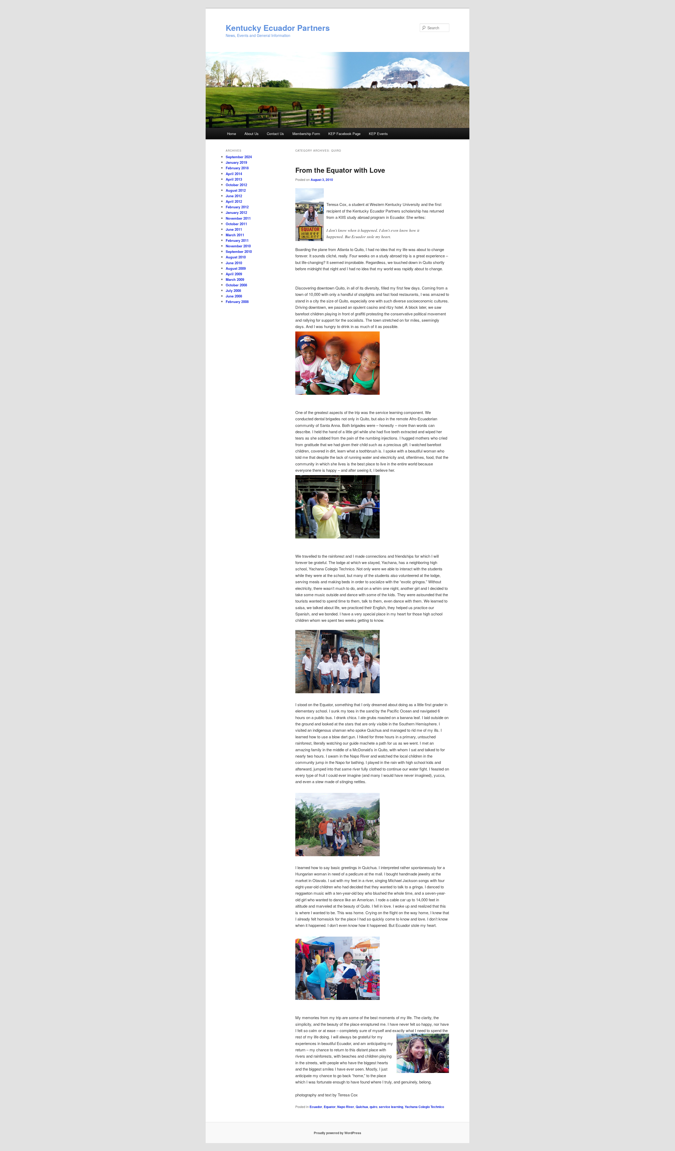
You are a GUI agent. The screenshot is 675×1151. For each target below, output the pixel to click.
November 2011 (238, 218)
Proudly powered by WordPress (337, 1132)
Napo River (345, 1106)
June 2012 (234, 195)
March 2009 (235, 279)
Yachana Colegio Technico (424, 1106)
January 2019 (236, 162)
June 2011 (234, 229)
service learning (391, 1106)
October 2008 (236, 284)
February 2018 (237, 167)
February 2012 (237, 206)
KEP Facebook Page (344, 133)
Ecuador (316, 1106)
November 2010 (238, 245)
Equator (330, 1106)
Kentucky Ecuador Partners (278, 27)
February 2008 (237, 301)
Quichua (362, 1106)
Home (231, 133)
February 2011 (237, 240)
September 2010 (239, 251)
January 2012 (236, 212)
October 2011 (236, 223)
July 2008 (233, 290)
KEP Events (378, 133)
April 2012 (234, 201)
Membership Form (306, 133)
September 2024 (239, 156)
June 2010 (234, 262)
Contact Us (275, 133)
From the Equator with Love (340, 170)
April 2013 (234, 179)
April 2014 (234, 173)
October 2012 (236, 184)
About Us (251, 133)
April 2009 (234, 273)
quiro (373, 1106)
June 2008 (234, 295)
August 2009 (236, 268)
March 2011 (235, 234)
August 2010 (236, 256)
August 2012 (236, 190)
